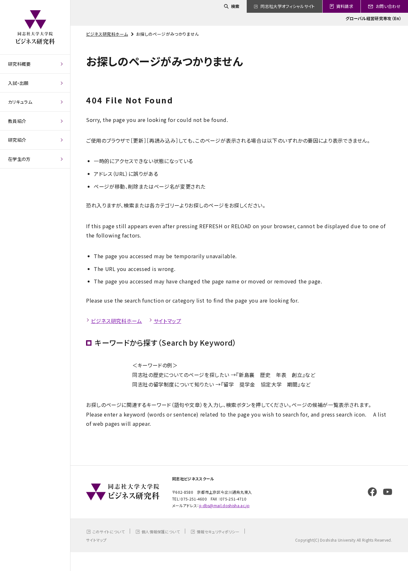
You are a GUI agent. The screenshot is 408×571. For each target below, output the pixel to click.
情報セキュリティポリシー (218, 531)
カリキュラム (20, 102)
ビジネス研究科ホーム (107, 34)
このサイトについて (108, 531)
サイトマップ (167, 321)
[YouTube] (387, 491)
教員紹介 (17, 121)
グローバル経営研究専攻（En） (374, 18)
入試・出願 (18, 83)
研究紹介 (17, 140)
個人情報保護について (161, 531)
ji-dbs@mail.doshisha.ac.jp (224, 505)
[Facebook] (372, 491)
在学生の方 (19, 159)
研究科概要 (19, 64)
